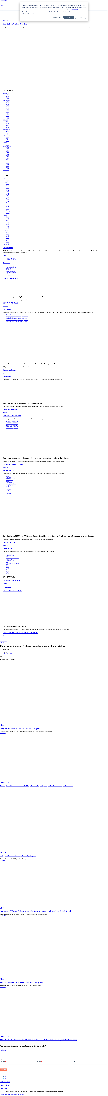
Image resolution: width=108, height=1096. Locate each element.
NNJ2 (7, 162)
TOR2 (7, 218)
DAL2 (7, 122)
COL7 (7, 108)
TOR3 (7, 219)
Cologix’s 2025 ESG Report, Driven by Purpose (18, 856)
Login (1, 5)
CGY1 (7, 180)
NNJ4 (7, 164)
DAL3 (7, 124)
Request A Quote (9, 370)
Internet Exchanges (10, 265)
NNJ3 (7, 163)
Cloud (5, 255)
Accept (68, 17)
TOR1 (7, 217)
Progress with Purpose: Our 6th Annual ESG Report (20, 729)
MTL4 (7, 188)
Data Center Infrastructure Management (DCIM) (17, 316)
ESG (7, 556)
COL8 (7, 109)
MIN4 (7, 151)
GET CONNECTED (10, 303)
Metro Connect (9, 268)
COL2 (7, 102)
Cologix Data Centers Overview (15, 24)
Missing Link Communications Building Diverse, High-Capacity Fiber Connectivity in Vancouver (36, 786)
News (7, 567)
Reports (7, 486)
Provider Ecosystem (10, 278)
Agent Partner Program (11, 422)
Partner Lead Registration (12, 426)
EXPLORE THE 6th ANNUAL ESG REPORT (20, 633)
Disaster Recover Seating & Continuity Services (17, 320)
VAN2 (7, 232)
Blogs (7, 476)
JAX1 (7, 137)
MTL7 (7, 192)
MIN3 (7, 150)
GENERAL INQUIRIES (12, 580)
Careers (7, 566)
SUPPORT (7, 587)
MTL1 (7, 184)
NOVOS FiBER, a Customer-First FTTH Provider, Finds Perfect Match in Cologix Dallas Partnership (38, 1040)
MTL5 (7, 189)
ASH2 (7, 96)
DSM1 (7, 130)
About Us (3, 1088)
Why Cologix (9, 554)
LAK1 (7, 143)
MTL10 (8, 195)
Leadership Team (10, 555)
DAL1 (7, 121)
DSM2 (7, 131)
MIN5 (7, 152)
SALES (5, 584)
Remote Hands (9, 314)
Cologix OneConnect (11, 258)
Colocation (7, 309)
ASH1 (7, 95)
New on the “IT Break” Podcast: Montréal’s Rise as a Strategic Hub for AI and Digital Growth (35, 911)
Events (7, 568)
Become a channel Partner (13, 464)
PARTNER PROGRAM (12, 416)
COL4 (7, 105)
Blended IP (8, 269)
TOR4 (7, 220)
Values (7, 564)
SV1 (7, 171)
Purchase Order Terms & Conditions (8, 1094)
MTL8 (7, 193)
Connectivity (8, 248)
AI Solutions (7, 376)
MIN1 (7, 147)
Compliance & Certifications (12, 558)
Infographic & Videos (11, 478)
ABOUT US (7, 548)
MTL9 (7, 194)
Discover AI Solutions (11, 410)
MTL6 (7, 190)
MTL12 (8, 198)
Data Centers (5, 1082)
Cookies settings (57, 17)
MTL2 (7, 185)
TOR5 (7, 222)
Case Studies (9, 477)
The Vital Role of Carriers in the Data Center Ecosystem (21, 982)
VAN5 (7, 236)
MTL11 (7, 197)
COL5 (7, 106)
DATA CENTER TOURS (12, 591)
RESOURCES (8, 470)
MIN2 (7, 149)
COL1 (7, 101)
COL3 (7, 104)
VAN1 (7, 231)
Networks (6, 263)
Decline (80, 17)
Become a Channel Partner (12, 421)
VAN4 (7, 235)
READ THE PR (9, 542)
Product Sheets (9, 480)
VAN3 (7, 234)
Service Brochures (10, 487)
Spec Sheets (8, 489)
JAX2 (7, 138)
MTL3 (7, 186)
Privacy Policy (75, 9)
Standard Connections (11, 267)
